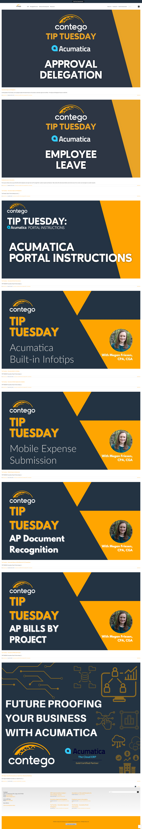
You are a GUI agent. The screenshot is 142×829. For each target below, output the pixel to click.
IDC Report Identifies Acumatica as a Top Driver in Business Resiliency (17, 775)
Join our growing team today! (9, 805)
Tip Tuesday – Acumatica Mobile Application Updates (13, 381)
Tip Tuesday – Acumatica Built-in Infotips (10, 371)
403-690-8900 (9, 795)
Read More (138, 95)
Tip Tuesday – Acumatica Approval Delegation (12, 190)
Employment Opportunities (61, 796)
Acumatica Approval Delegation (8, 89)
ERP (27, 95)
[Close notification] (140, 1)
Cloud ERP (19, 95)
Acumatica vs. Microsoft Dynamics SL (82, 793)
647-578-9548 (9, 800)
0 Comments (30, 95)
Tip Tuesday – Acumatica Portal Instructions (11, 281)
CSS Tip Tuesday (24, 95)
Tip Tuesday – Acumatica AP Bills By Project (11, 652)
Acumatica (16, 95)
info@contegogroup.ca (10, 796)
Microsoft (83, 794)
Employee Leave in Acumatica (8, 180)
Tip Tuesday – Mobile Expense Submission (11, 472)
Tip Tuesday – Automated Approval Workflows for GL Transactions (16, 562)
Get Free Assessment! (78, 1)
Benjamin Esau (5, 95)
